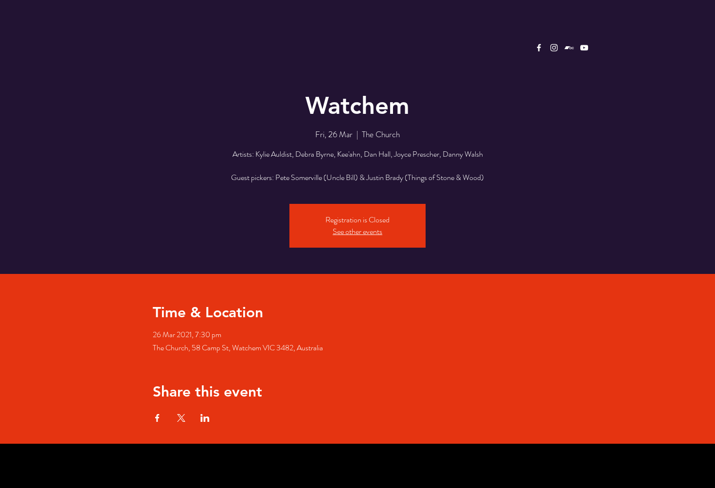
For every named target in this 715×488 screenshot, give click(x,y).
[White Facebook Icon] (539, 48)
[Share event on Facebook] (157, 418)
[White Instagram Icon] (554, 48)
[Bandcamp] (569, 48)
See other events (357, 231)
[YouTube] (584, 48)
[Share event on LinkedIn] (205, 418)
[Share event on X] (181, 418)
